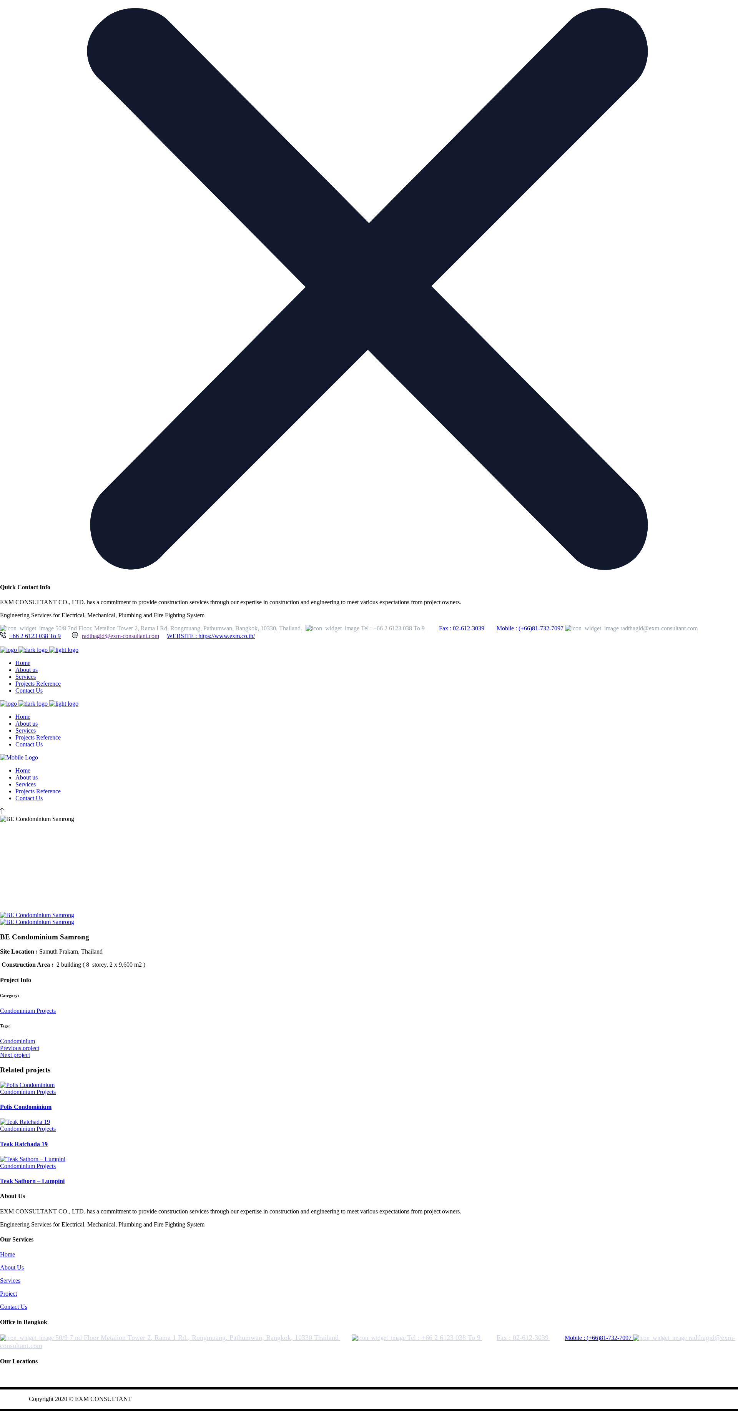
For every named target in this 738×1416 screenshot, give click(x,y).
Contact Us (13, 1306)
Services (10, 1280)
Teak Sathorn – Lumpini (32, 1181)
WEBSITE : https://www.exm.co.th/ (211, 636)
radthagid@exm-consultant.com (120, 636)
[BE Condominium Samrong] (37, 915)
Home (7, 1254)
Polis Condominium (26, 1107)
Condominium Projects (28, 1010)
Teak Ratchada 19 (24, 1144)
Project (8, 1293)
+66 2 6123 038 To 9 (35, 636)
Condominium (17, 1041)
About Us (12, 1267)
